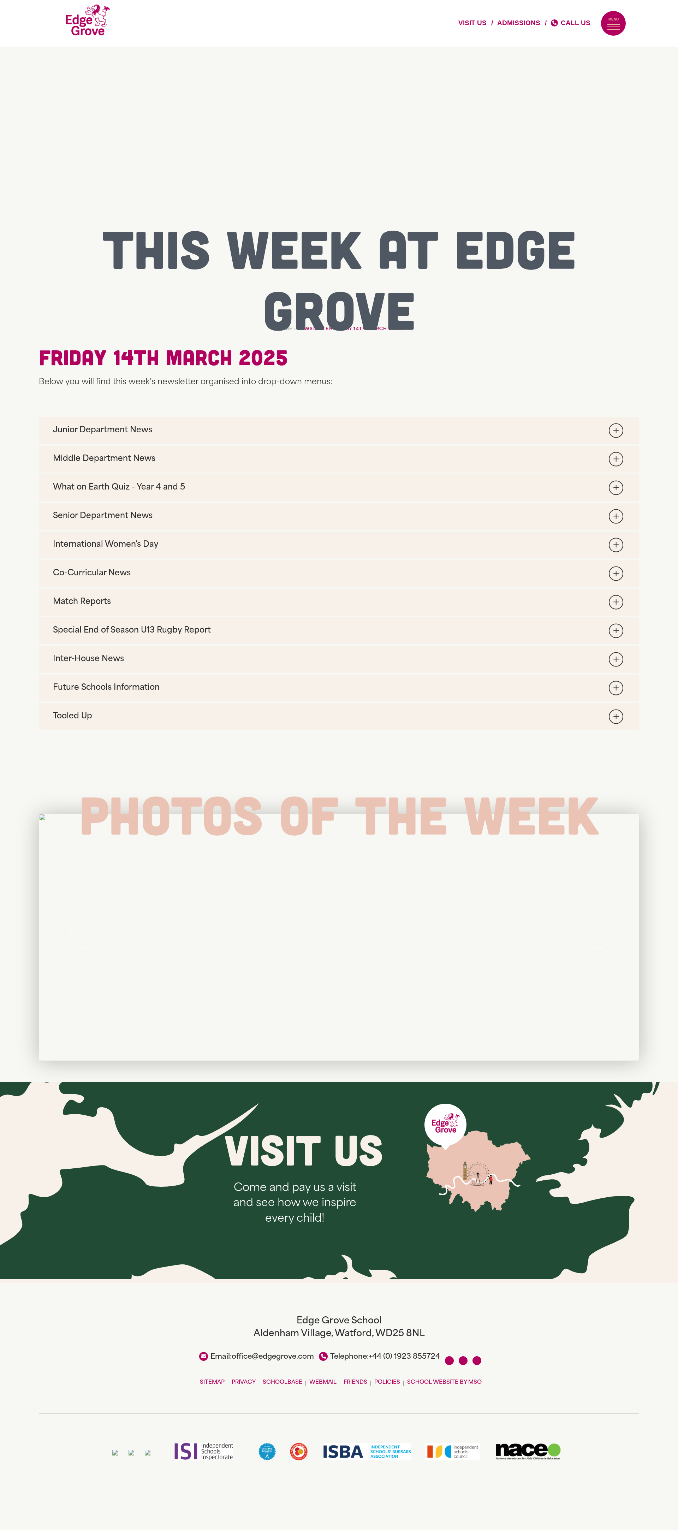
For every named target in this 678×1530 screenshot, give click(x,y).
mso (475, 1382)
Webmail (323, 1382)
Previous (80, 937)
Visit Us (472, 22)
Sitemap (212, 1382)
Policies (387, 1382)
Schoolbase (282, 1382)
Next (597, 937)
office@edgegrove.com (273, 1356)
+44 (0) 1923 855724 (404, 1356)
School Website (432, 1382)
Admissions (518, 22)
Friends (355, 1382)
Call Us (575, 22)
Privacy (244, 1382)
